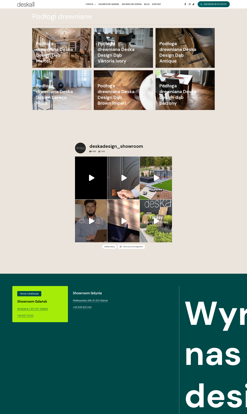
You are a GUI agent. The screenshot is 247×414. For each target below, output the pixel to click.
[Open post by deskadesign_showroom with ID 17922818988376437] (156, 221)
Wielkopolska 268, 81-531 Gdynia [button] (90, 300)
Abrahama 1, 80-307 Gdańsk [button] (32, 308)
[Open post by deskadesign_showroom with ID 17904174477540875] (123, 178)
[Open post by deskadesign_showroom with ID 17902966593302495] (123, 221)
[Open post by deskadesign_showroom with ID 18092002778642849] (156, 178)
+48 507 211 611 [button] (25, 315)
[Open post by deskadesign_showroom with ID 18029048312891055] (91, 178)
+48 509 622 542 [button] (82, 307)
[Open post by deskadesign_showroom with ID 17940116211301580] (91, 221)
